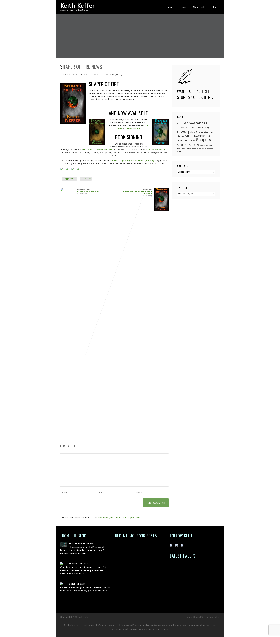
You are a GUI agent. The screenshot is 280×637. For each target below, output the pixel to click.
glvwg (183, 131)
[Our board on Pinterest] (183, 546)
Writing (119, 75)
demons (196, 127)
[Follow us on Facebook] (172, 546)
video (194, 149)
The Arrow (181, 149)
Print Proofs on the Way (81, 543)
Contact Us (198, 617)
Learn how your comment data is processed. (119, 517)
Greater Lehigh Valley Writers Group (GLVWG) (131, 160)
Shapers (87, 179)
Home (170, 7)
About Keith (199, 7)
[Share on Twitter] (68, 170)
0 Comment (96, 75)
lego (196, 136)
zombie (180, 151)
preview (192, 140)
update (188, 149)
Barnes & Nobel (132, 128)
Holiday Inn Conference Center (98, 149)
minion (201, 136)
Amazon (180, 124)
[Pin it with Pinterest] (73, 170)
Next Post (137, 191)
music (208, 136)
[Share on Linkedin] (79, 170)
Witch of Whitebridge (205, 149)
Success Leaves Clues (79, 563)
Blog (214, 7)
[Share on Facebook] (62, 170)
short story (188, 144)
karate (203, 132)
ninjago (185, 140)
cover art (183, 127)
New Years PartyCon (155, 149)
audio (210, 124)
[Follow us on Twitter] (177, 546)
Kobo (146, 125)
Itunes (120, 128)
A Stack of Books (77, 583)
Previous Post (88, 190)
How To (194, 132)
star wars (203, 146)
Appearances (110, 75)
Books (183, 7)
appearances (70, 179)
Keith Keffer (77, 6)
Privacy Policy (213, 617)
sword (209, 146)
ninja (179, 140)
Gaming (205, 128)
